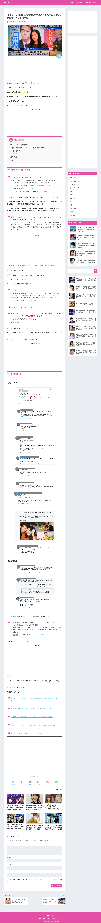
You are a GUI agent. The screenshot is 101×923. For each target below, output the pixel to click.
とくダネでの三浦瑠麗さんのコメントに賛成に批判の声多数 (27, 148)
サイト (9, 872)
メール (9, 865)
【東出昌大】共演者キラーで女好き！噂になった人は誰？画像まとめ (32, 717)
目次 (72, 2)
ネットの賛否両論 (15, 151)
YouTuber (72, 215)
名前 (9, 857)
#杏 (19, 295)
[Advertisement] (34, 70)
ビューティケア (74, 188)
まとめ (12, 160)
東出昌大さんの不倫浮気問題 (18, 145)
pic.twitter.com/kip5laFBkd (30, 188)
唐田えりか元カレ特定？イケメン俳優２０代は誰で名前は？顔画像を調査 (33, 725)
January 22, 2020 (30, 301)
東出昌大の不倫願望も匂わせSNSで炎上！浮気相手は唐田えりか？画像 (32, 708)
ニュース (72, 198)
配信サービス (74, 212)
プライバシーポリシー (90, 2)
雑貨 (71, 191)
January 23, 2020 (42, 191)
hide (21, 140)
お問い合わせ (78, 2)
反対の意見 (13, 154)
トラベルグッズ (74, 181)
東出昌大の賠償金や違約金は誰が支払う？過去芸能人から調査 (30, 733)
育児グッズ (73, 177)
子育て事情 (73, 208)
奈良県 (72, 195)
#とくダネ (14, 290)
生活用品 (72, 184)
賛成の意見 (13, 157)
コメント (9, 844)
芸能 (61, 789)
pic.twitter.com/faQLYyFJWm (48, 298)
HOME (51, 915)
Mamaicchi (9, 2)
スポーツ (72, 205)
